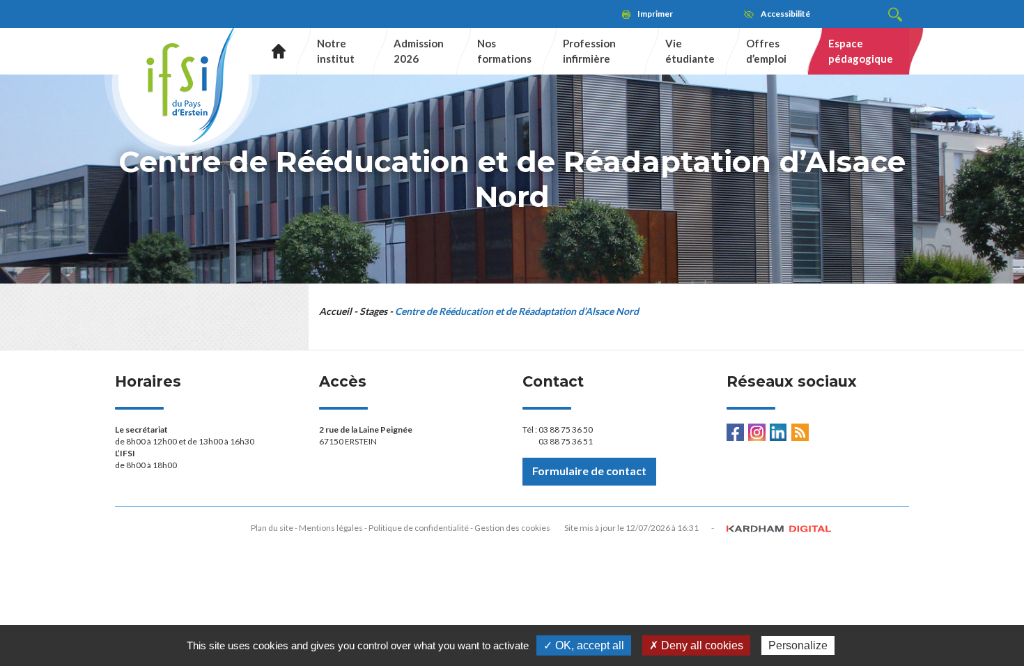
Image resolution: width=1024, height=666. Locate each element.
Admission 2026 (419, 50)
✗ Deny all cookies (696, 645)
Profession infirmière (589, 50)
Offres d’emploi (766, 50)
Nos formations (504, 50)
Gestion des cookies (512, 527)
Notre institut (336, 50)
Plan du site (272, 527)
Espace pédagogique (860, 50)
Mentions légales (331, 527)
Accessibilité (785, 13)
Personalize (798, 645)
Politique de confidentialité (419, 527)
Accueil (273, 51)
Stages (373, 311)
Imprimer (655, 13)
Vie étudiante (690, 50)
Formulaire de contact (589, 470)
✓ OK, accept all (583, 645)
